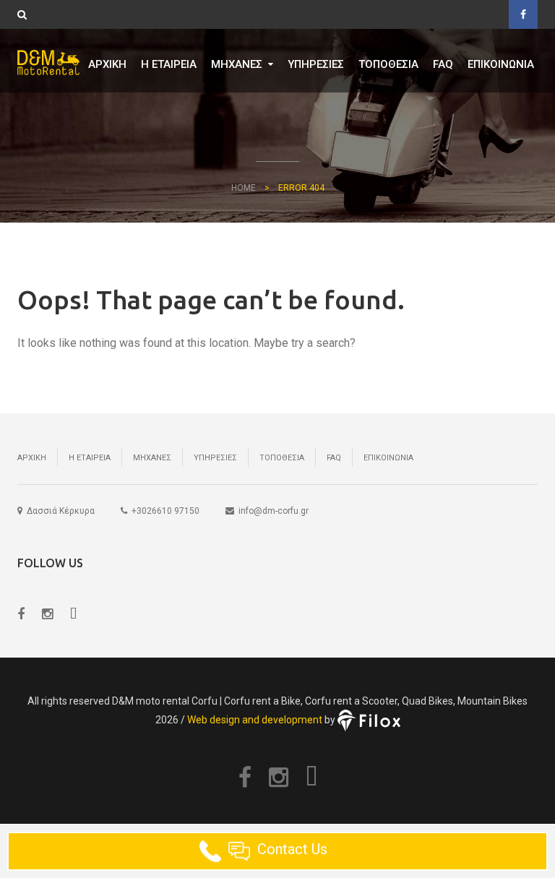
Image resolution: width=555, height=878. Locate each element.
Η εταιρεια (169, 64)
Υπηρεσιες (316, 64)
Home (243, 188)
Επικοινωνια (501, 64)
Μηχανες (236, 64)
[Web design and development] (368, 720)
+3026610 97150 (165, 511)
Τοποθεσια (388, 64)
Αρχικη (107, 64)
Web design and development (254, 720)
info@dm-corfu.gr (273, 511)
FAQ (443, 64)
